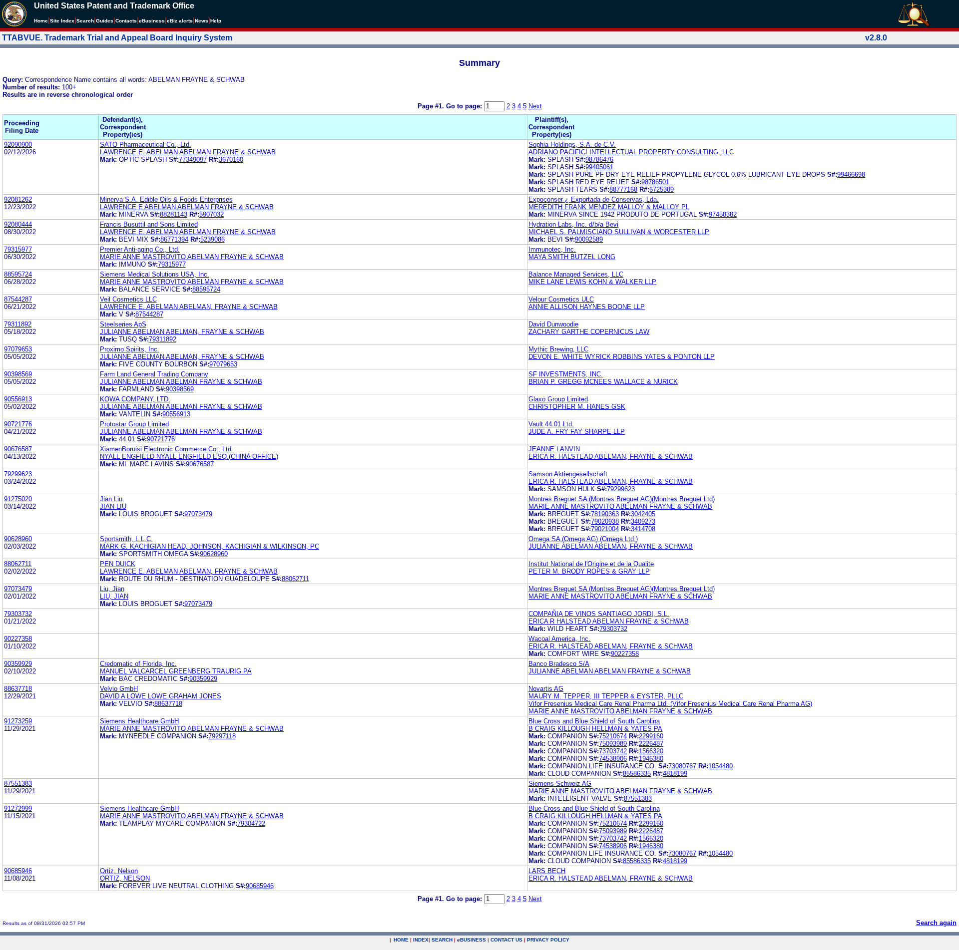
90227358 (18, 638)
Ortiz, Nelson (119, 871)
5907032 (211, 214)
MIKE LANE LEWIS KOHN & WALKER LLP (592, 282)
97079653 (18, 349)
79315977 (18, 249)
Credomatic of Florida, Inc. (138, 663)
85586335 (637, 773)
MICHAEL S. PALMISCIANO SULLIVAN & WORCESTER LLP (618, 232)
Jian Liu (111, 499)
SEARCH (442, 940)
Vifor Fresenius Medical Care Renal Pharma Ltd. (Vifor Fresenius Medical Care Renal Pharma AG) (670, 703)
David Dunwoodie (553, 324)
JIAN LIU (113, 506)
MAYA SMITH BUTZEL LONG (571, 257)
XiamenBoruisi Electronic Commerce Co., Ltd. (166, 449)
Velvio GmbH (119, 688)
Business (152, 20)
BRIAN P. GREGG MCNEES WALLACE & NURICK (603, 381)
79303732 (18, 614)
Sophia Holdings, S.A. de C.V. (572, 144)
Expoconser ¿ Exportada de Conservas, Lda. (593, 199)
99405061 (599, 167)
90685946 (18, 871)
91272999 (18, 808)
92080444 (18, 224)
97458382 (723, 214)
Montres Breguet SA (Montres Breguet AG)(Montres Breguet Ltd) (621, 499)
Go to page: (465, 106)
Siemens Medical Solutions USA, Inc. (154, 274)
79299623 (18, 474)
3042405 (643, 514)
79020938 (605, 521)
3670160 (231, 159)
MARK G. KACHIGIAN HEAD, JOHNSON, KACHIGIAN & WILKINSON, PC (209, 546)
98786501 (655, 182)
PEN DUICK (117, 564)
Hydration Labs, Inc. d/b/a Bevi (573, 224)
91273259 (18, 721)
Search (85, 20)
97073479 (198, 514)
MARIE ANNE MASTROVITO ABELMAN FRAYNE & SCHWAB (192, 257)
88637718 (18, 688)
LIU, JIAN (114, 596)
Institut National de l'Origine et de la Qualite (591, 564)
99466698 (851, 174)
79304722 (251, 823)
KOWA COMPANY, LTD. (135, 399)
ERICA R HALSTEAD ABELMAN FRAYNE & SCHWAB (608, 621)
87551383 (18, 783)
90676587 (18, 449)
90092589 (589, 239)
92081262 (18, 199)
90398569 (18, 374)
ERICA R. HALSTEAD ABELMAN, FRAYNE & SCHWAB (610, 456)
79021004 (605, 529)
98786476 (599, 159)
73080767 (682, 766)
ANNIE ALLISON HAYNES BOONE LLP (586, 307)
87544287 (18, 299)
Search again (936, 923)
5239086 (212, 239)
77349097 (193, 159)
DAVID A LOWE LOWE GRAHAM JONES (160, 696)
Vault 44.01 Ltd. (551, 424)
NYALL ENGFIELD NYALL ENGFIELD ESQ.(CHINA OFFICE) (189, 456)
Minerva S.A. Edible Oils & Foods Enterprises (166, 199)
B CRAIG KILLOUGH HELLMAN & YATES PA (595, 728)
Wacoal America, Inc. (559, 638)
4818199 (675, 773)
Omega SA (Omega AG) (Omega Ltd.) (583, 539)
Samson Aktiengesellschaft (567, 474)
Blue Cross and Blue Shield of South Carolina (594, 721)
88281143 (173, 214)
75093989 (613, 743)
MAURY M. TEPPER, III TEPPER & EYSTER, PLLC (605, 696)
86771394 (174, 239)
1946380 (651, 758)
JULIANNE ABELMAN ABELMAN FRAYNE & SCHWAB (181, 381)
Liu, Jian (112, 589)
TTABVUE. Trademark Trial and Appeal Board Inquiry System (117, 37)
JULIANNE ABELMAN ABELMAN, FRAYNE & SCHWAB (182, 331)
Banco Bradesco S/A (558, 663)
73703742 (613, 751)
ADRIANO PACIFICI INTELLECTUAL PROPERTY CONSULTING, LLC (631, 152)
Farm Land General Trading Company (154, 374)
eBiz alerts (180, 20)
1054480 (720, 766)
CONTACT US (506, 940)
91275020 (18, 499)
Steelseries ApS (123, 324)
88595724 (18, 274)
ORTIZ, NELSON (125, 878)
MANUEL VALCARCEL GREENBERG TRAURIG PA (176, 671)
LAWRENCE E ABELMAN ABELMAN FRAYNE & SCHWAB (187, 207)
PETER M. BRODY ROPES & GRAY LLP (589, 571)
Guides (104, 20)
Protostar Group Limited (134, 424)
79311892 (17, 324)
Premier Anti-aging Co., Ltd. (140, 249)
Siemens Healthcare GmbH (139, 721)
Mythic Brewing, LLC (558, 349)
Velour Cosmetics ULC (561, 299)
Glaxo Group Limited (558, 399)
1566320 (651, 751)
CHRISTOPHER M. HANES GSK (576, 406)
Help (215, 20)
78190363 (605, 514)
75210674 (613, 736)
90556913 (18, 399)
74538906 (613, 758)
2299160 (651, 736)
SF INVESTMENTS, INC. (565, 374)
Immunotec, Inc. (552, 249)
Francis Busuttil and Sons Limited (149, 224)
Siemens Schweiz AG (559, 783)
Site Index (62, 20)
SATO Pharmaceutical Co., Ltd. (145, 144)
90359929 (18, 663)
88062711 (17, 564)
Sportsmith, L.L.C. (126, 539)
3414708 (643, 529)
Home (41, 20)
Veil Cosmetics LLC (128, 299)
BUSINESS (471, 940)
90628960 (18, 539)
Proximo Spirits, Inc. (129, 349)
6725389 (661, 189)
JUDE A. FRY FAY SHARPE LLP (576, 431)
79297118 (222, 736)
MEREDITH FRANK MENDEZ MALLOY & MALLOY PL (608, 207)
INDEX (421, 940)
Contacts (126, 20)
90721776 (18, 424)
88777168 (623, 189)
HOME (401, 940)
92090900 (18, 144)
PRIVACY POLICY (548, 940)
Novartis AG (545, 688)
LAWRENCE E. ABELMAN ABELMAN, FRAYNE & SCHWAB (189, 307)
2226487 (651, 743)
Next (535, 106)
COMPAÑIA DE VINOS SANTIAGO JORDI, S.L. (598, 614)
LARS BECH (546, 871)
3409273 (643, 521)
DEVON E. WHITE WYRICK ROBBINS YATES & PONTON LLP (621, 356)
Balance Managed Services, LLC (575, 274)
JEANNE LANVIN (554, 449)
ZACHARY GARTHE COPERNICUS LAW (588, 331)
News (201, 20)
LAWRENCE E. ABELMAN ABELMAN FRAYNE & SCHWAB (188, 152)
